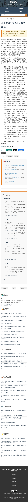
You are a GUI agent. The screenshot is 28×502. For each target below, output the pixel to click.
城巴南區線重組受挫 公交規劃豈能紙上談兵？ (12, 415)
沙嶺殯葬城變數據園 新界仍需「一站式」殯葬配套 (13, 364)
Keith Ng (6, 198)
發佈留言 (5, 279)
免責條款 (14, 485)
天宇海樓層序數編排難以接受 (11, 169)
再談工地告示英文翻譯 (6, 323)
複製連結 (3, 153)
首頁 (7, 8)
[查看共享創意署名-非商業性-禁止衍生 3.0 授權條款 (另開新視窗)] (14, 491)
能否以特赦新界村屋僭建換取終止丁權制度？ (14, 165)
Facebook (21, 150)
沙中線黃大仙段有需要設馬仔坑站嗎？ (10, 344)
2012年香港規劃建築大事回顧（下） (12, 173)
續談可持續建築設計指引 (10, 181)
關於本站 (14, 474)
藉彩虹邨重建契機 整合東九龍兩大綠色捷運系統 (13, 438)
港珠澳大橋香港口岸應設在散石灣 (9, 341)
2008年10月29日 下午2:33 (11, 215)
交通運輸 (21, 12)
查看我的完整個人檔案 (6, 305)
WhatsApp (9, 150)
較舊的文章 (23, 288)
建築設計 (16, 156)
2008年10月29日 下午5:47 (11, 238)
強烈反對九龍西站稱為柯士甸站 (9, 334)
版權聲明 (14, 481)
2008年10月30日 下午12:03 (11, 275)
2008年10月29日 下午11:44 (11, 259)
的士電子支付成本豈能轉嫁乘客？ (9, 422)
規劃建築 (7, 12)
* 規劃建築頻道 (9, 156)
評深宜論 (14, 2)
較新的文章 (5, 288)
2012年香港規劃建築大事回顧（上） (12, 177)
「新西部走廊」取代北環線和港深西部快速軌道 (12, 331)
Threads (15, 150)
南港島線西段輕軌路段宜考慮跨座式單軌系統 (12, 320)
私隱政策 (14, 478)
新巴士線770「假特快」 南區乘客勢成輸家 (11, 313)
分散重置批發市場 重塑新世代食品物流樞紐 (11, 361)
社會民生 (21, 8)
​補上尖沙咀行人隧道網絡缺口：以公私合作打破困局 (13, 353)
